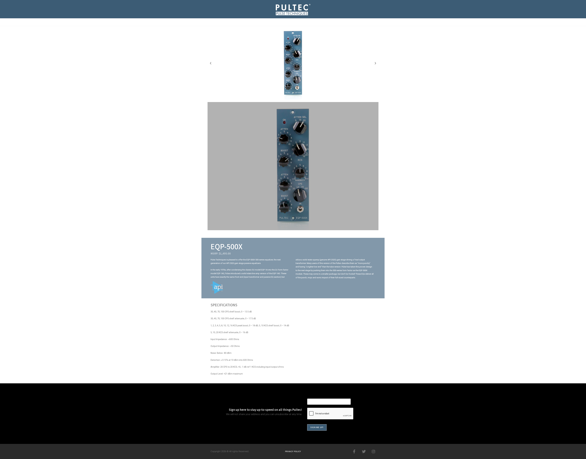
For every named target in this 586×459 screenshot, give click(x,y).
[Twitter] (364, 451)
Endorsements (310, 22)
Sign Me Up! (316, 427)
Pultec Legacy (232, 22)
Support (332, 22)
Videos (289, 22)
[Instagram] (373, 451)
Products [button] (254, 22)
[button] (210, 63)
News (274, 22)
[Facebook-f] (354, 451)
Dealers (349, 22)
